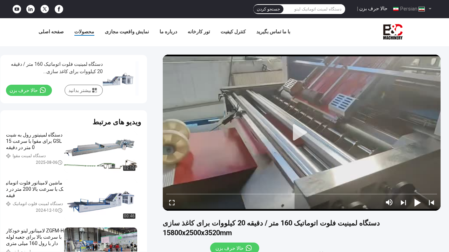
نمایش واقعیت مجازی (127, 31)
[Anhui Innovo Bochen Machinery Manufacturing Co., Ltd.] (392, 32)
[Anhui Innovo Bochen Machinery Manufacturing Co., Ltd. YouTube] (17, 9)
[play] (301, 132)
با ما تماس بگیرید (273, 31)
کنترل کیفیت (233, 31)
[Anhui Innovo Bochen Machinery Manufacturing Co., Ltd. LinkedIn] (30, 9)
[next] (403, 202)
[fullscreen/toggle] (172, 202)
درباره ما (168, 31)
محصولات (84, 31)
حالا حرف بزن (373, 8)
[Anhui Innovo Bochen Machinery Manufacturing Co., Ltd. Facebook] (59, 9)
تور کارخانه (199, 31)
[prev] (431, 202)
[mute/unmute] (389, 202)
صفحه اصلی (51, 31)
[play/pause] (417, 202)
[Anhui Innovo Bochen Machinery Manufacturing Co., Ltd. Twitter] (45, 9)
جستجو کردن (268, 9)
